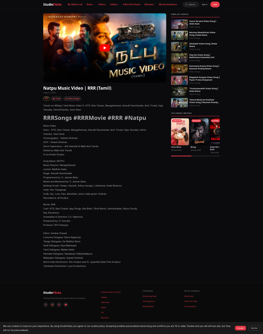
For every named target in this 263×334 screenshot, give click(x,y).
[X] (59, 304)
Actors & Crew (190, 301)
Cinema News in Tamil (111, 292)
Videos (102, 4)
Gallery (113, 4)
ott (102, 312)
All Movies (189, 296)
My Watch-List (75, 4)
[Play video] (104, 48)
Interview (105, 302)
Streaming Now (149, 296)
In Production (190, 306)
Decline (254, 328)
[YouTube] (65, 304)
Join (215, 4)
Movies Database (168, 4)
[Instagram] (52, 304)
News (90, 4)
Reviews (149, 4)
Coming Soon (149, 301)
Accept (240, 328)
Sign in (204, 4)
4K (46, 98)
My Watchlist (148, 306)
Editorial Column (131, 4)
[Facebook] (45, 304)
